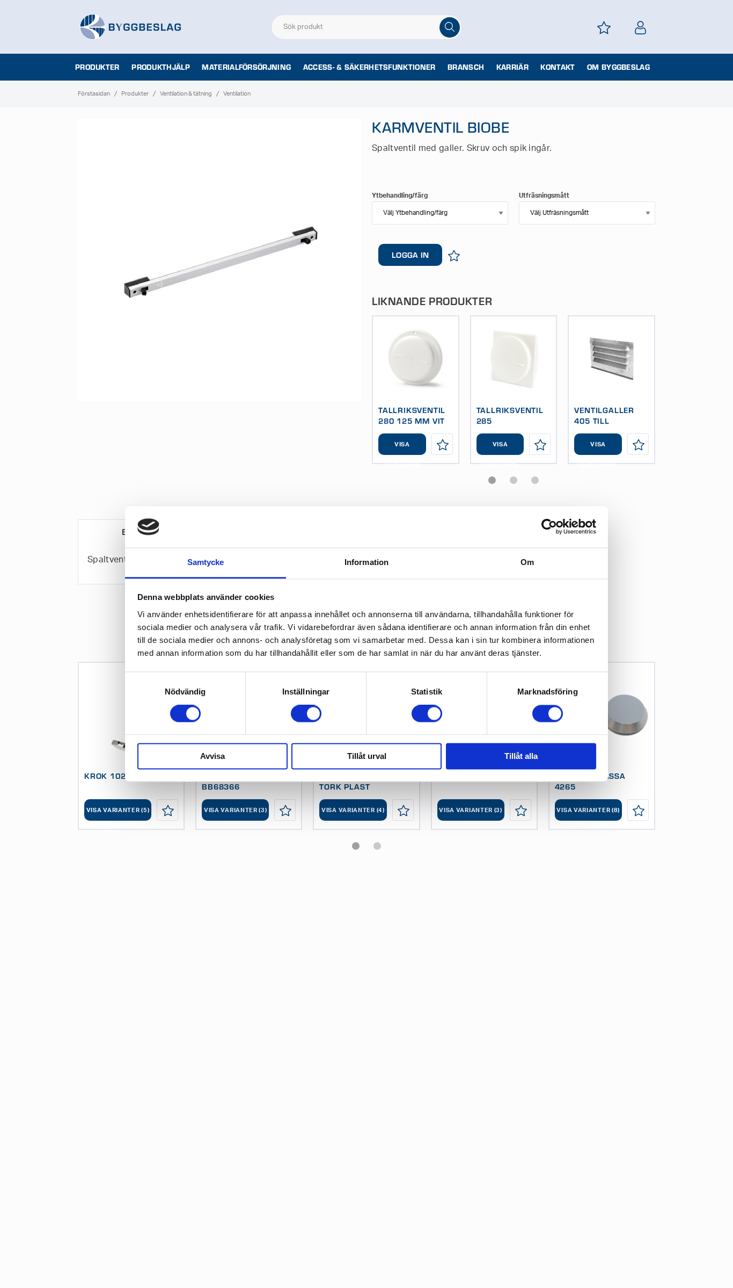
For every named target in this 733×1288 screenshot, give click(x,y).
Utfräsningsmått (544, 195)
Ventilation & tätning (186, 94)
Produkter (97, 67)
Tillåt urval (366, 756)
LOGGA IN (410, 254)
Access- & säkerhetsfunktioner (369, 67)
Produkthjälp (160, 67)
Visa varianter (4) (353, 810)
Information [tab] (366, 562)
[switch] (306, 713)
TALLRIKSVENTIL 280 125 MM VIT (411, 415)
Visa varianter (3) (235, 810)
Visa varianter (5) (118, 810)
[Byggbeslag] (130, 26)
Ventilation (237, 94)
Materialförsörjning (246, 67)
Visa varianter (402, 448)
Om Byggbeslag (618, 67)
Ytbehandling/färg (400, 195)
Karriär (512, 67)
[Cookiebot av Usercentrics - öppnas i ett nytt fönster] (549, 527)
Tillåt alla (521, 756)
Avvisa (212, 756)
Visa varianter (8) (588, 810)
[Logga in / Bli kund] (640, 27)
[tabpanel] (415, 389)
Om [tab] (527, 562)
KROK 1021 (107, 775)
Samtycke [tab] (205, 562)
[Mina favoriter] (603, 27)
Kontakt (557, 67)
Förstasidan (94, 94)
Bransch (466, 67)
